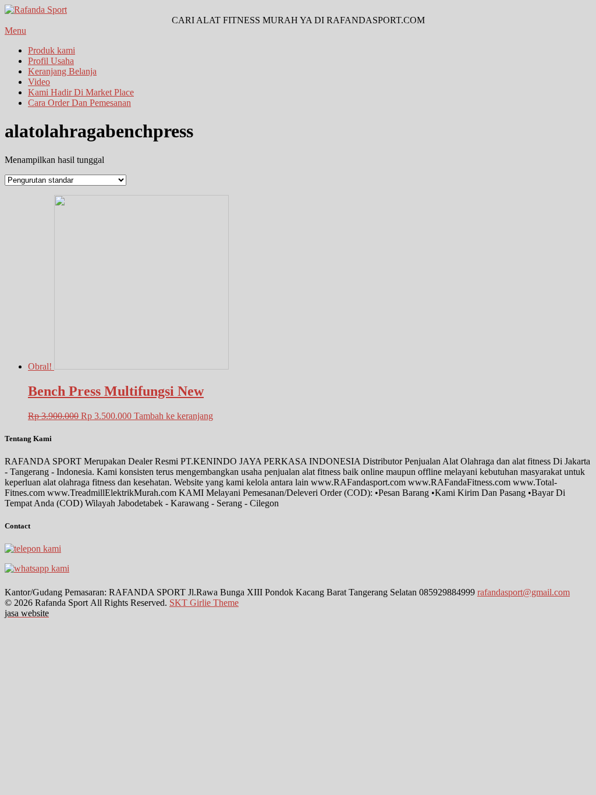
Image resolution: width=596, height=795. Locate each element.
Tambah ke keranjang (173, 416)
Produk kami (51, 50)
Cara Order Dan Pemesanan (79, 103)
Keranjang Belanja (62, 71)
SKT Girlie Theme (204, 603)
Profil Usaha (51, 61)
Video (39, 82)
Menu (15, 31)
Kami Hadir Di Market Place (81, 92)
